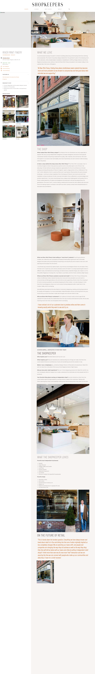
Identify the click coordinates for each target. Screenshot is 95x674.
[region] (15, 30)
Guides (36, 9)
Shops (26, 9)
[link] (9, 102)
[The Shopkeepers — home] (47, 4)
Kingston (5, 79)
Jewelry (13, 55)
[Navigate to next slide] (88, 222)
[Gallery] (63, 222)
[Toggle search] (69, 9)
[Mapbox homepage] (1, 46)
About (60, 9)
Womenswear (7, 55)
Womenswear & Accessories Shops (11, 77)
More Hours (5, 64)
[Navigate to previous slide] (38, 222)
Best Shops (48, 9)
